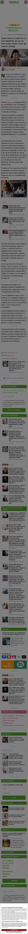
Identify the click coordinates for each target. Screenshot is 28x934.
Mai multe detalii (13, 911)
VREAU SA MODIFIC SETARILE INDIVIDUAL (14, 931)
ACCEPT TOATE (14, 930)
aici (22, 916)
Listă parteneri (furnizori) (4, 927)
